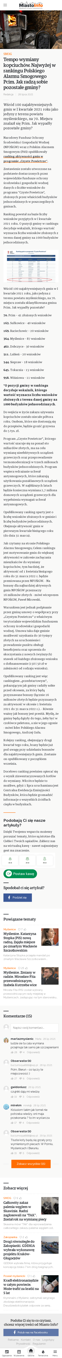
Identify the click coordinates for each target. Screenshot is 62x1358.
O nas (36, 1339)
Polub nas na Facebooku (33, 1332)
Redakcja (8, 94)
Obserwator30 (21, 1061)
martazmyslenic (22, 1039)
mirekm (16, 1105)
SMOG (7, 54)
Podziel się (20, 897)
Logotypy (48, 1339)
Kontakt (25, 1339)
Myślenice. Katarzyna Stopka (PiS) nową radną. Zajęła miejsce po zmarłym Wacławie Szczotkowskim (20, 942)
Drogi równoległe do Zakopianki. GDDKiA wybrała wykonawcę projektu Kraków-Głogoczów (19, 1250)
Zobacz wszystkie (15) (31, 1163)
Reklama (13, 1339)
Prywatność (23, 1343)
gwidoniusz (19, 1087)
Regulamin (39, 1343)
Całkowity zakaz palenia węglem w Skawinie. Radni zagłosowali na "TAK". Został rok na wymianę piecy (24, 1211)
